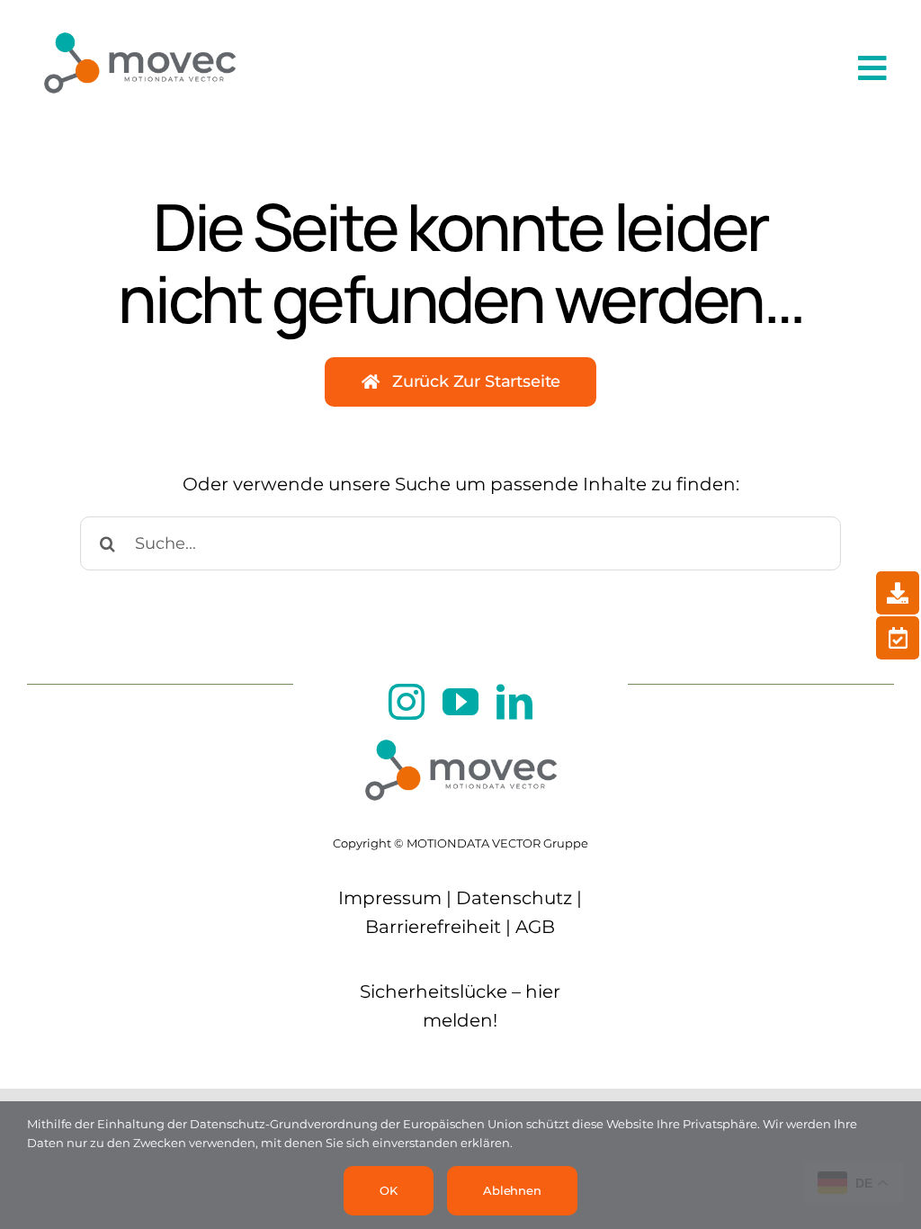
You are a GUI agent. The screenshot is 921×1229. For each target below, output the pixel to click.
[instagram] (407, 702)
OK (389, 1190)
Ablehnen (512, 1190)
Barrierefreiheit (433, 926)
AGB (535, 926)
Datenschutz (514, 898)
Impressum (390, 898)
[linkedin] (514, 702)
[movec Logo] (139, 21)
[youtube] (460, 702)
